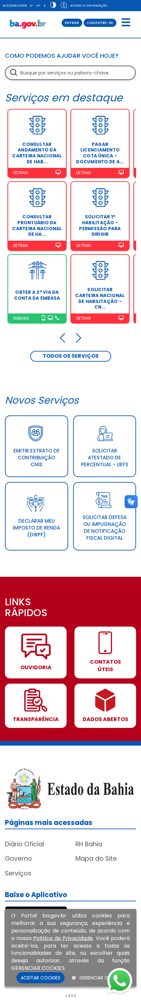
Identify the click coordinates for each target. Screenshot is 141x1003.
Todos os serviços (71, 356)
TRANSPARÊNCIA (36, 719)
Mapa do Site (96, 858)
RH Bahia (88, 844)
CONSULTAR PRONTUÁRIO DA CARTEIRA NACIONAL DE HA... (37, 225)
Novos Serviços (42, 400)
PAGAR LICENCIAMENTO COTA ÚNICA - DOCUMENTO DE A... (100, 153)
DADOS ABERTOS (105, 719)
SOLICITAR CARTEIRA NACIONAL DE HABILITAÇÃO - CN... (100, 298)
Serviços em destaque (64, 97)
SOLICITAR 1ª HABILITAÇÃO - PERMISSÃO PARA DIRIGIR (100, 225)
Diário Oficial (24, 844)
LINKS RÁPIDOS (26, 608)
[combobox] (70, 73)
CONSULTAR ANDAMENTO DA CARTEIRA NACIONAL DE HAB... (37, 153)
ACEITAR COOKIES (40, 977)
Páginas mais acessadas (48, 822)
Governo (18, 858)
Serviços (18, 873)
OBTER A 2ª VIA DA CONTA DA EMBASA (37, 295)
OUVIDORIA (35, 667)
